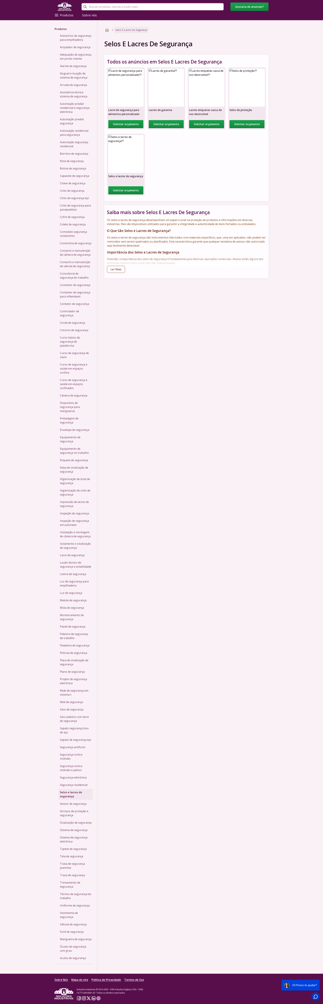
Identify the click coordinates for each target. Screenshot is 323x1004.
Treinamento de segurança (70, 884)
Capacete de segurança (74, 176)
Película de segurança (73, 653)
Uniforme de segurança (75, 905)
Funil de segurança (72, 932)
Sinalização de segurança (76, 822)
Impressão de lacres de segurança (74, 504)
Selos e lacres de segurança (71, 794)
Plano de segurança (72, 672)
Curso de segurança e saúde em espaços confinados (73, 384)
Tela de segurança (71, 856)
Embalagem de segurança (69, 420)
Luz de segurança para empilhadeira (74, 583)
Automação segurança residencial (74, 144)
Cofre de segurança (72, 217)
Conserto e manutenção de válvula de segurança (75, 264)
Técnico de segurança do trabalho (75, 896)
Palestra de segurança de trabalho (74, 636)
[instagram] (83, 998)
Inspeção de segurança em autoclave (74, 523)
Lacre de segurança (72, 555)
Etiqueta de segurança (74, 460)
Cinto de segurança (72, 191)
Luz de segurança (71, 593)
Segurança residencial (73, 785)
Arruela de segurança (73, 85)
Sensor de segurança (73, 804)
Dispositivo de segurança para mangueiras (70, 407)
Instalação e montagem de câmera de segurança (75, 534)
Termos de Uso (134, 980)
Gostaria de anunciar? (249, 7)
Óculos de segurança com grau (73, 948)
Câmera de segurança (73, 395)
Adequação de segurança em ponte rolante (75, 56)
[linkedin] (93, 998)
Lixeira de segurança (73, 574)
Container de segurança (75, 285)
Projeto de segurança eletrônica (73, 681)
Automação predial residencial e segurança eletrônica (74, 108)
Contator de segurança (74, 304)
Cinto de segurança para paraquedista (75, 207)
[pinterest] (98, 998)
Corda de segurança (72, 323)
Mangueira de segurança (76, 939)
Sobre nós (89, 15)
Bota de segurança (72, 161)
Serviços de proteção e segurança (74, 813)
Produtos (66, 15)
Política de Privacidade (106, 980)
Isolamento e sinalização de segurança (75, 546)
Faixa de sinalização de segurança (74, 469)
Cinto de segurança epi (74, 198)
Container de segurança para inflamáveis (75, 294)
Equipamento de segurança (70, 439)
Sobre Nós (61, 980)
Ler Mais (116, 269)
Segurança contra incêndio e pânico (71, 768)
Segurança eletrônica (73, 777)
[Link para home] (107, 30)
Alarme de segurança (73, 66)
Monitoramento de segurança (72, 617)
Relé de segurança (71, 702)
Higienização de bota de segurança (75, 481)
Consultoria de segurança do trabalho (74, 275)
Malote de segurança (73, 600)
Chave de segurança (72, 183)
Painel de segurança (72, 626)
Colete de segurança (73, 224)
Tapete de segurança (73, 849)
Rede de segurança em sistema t (74, 692)
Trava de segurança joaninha (72, 866)
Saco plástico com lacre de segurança (74, 719)
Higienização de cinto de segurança (75, 492)
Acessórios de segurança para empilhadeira (75, 38)
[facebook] (79, 998)
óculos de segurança (73, 958)
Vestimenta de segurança (69, 915)
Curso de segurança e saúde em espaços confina (73, 368)
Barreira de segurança (74, 153)
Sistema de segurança (73, 830)
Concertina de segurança (75, 243)
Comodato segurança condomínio (73, 234)
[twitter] (88, 998)
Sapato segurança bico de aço (74, 730)
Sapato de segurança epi (75, 740)
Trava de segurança (72, 875)
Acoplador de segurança (75, 47)
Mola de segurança (72, 608)
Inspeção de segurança (74, 513)
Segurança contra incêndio (71, 756)
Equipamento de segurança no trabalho (74, 451)
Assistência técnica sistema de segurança (73, 94)
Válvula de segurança (73, 924)
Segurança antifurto (72, 747)
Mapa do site (79, 980)
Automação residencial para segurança (74, 133)
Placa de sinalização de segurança (74, 662)
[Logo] (65, 7)
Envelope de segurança (74, 430)
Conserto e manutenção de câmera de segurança (75, 253)
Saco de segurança (71, 709)
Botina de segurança (73, 168)
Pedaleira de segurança (74, 645)
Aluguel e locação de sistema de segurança (73, 75)
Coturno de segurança (74, 330)
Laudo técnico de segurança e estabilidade (75, 564)
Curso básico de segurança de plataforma (70, 341)
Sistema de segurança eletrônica (73, 839)
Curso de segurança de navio (74, 355)
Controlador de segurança (69, 313)
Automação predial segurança (72, 121)
